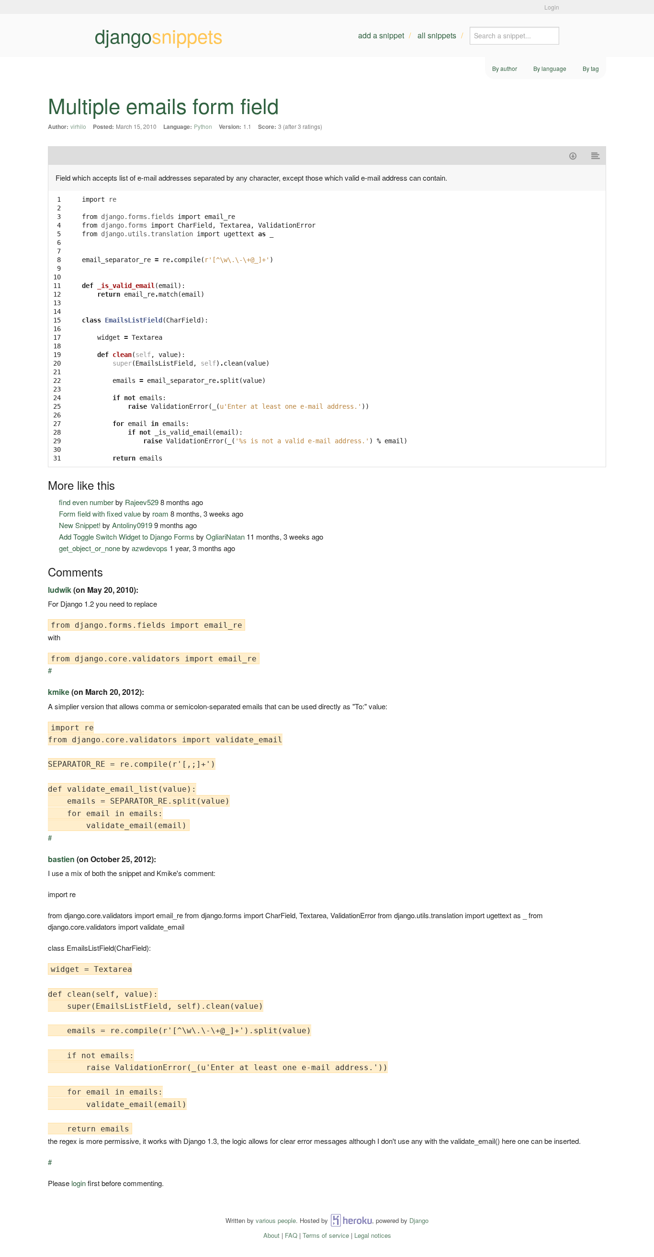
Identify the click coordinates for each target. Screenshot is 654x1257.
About (271, 1235)
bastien (61, 859)
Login (551, 7)
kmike (58, 691)
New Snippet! (80, 525)
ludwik (59, 589)
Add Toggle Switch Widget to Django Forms (126, 536)
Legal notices (372, 1235)
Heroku (351, 1220)
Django (418, 1220)
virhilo (78, 126)
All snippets (436, 35)
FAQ (291, 1235)
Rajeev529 (141, 502)
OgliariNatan (225, 536)
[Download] (573, 155)
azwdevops (150, 548)
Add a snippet (381, 35)
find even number (86, 502)
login (78, 1183)
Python (203, 126)
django (159, 35)
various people (276, 1220)
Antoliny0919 (132, 525)
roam (160, 513)
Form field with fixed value (100, 513)
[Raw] (595, 155)
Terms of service (326, 1235)
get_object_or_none (89, 548)
